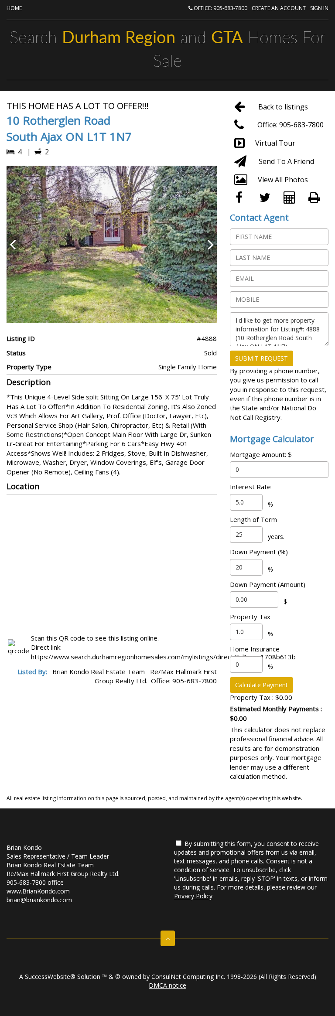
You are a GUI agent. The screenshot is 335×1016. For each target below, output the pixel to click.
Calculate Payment (261, 685)
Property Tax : (261, 697)
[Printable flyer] (316, 198)
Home (14, 8)
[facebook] (242, 198)
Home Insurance (255, 648)
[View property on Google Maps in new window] (111, 562)
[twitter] (267, 198)
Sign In (319, 8)
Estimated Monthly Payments (276, 713)
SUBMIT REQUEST (261, 358)
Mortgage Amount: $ (261, 454)
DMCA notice (167, 985)
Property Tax (250, 616)
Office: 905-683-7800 (219, 8)
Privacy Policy (193, 896)
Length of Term (253, 519)
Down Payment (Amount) (267, 584)
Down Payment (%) (259, 551)
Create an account (279, 8)
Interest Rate (250, 486)
